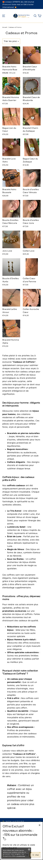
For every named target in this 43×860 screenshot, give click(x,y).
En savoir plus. (20, 856)
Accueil (4, 27)
